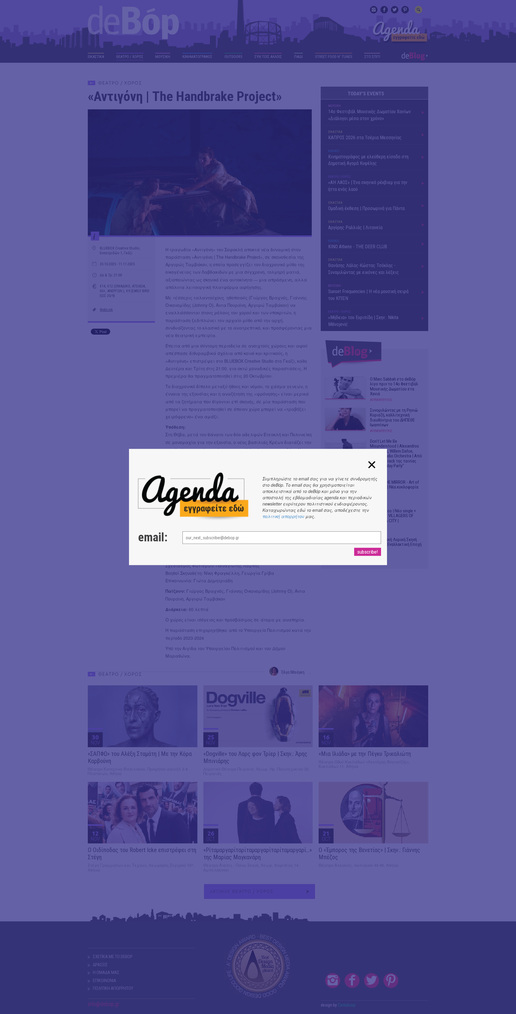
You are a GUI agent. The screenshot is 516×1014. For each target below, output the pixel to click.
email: (153, 537)
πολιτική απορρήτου (283, 516)
